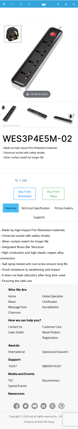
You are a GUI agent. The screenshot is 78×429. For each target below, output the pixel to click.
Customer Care (51, 326)
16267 (12, 366)
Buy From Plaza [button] (53, 193)
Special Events (17, 385)
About (12, 301)
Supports (39, 217)
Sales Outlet (16, 332)
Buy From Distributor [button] (25, 193)
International (16, 351)
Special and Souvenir (55, 351)
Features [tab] (10, 208)
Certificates (49, 301)
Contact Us (15, 326)
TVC (10, 380)
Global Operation (52, 296)
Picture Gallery (64, 208)
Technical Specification (35, 208)
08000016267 (51, 366)
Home (12, 296)
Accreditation (50, 307)
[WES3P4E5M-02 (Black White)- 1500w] (37, 114)
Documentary (51, 380)
